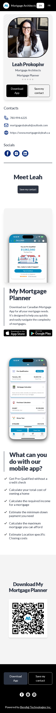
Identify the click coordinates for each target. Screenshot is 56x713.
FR (49, 5)
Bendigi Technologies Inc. (35, 707)
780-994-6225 (18, 117)
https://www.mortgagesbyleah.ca (30, 132)
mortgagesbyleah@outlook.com (29, 125)
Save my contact (39, 91)
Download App (17, 91)
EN (40, 5)
